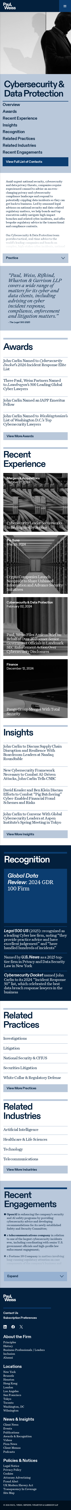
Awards (10, 112)
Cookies (8, 1473)
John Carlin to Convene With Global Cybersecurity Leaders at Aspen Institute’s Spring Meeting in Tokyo (32, 818)
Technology (13, 1149)
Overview (11, 105)
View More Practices (21, 1088)
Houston (8, 1379)
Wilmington (10, 1410)
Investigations (15, 1038)
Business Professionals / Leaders (24, 1350)
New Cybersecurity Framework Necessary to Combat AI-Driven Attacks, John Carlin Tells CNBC (29, 774)
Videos (7, 1440)
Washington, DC (13, 1406)
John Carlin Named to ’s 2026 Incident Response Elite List (34, 364)
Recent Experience (20, 118)
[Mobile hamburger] (65, 6)
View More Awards (20, 436)
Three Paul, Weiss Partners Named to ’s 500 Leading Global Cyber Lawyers (32, 384)
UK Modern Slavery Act (18, 1485)
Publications (11, 1432)
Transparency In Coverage (19, 1489)
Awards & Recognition (17, 1436)
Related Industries (19, 146)
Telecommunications (20, 1159)
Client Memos (12, 1448)
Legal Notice (11, 1466)
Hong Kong (10, 1383)
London (8, 1387)
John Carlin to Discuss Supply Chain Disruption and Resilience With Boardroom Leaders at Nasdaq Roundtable (32, 752)
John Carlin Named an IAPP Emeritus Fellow (34, 402)
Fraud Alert (10, 1481)
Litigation (11, 1048)
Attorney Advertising (17, 1477)
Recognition (14, 132)
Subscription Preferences (20, 1317)
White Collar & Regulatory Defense (32, 1077)
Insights (10, 125)
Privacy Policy (12, 1470)
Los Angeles (11, 1391)
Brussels (8, 1376)
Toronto (8, 1402)
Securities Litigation (20, 1067)
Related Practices (19, 139)
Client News (10, 1424)
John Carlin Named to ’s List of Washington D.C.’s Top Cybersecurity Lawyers (35, 420)
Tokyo (7, 1399)
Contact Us (10, 1313)
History (8, 1346)
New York (9, 1372)
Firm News (10, 1444)
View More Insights (20, 834)
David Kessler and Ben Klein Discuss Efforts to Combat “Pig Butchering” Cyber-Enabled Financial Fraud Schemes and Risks (33, 796)
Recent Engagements (22, 152)
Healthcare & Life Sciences (25, 1139)
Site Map (9, 1493)
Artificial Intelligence (20, 1129)
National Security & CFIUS (25, 1057)
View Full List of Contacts (24, 162)
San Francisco (12, 1395)
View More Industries (22, 1169)
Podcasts (9, 1452)
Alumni (8, 1357)
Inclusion (9, 1354)
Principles (9, 1342)
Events (7, 1428)
